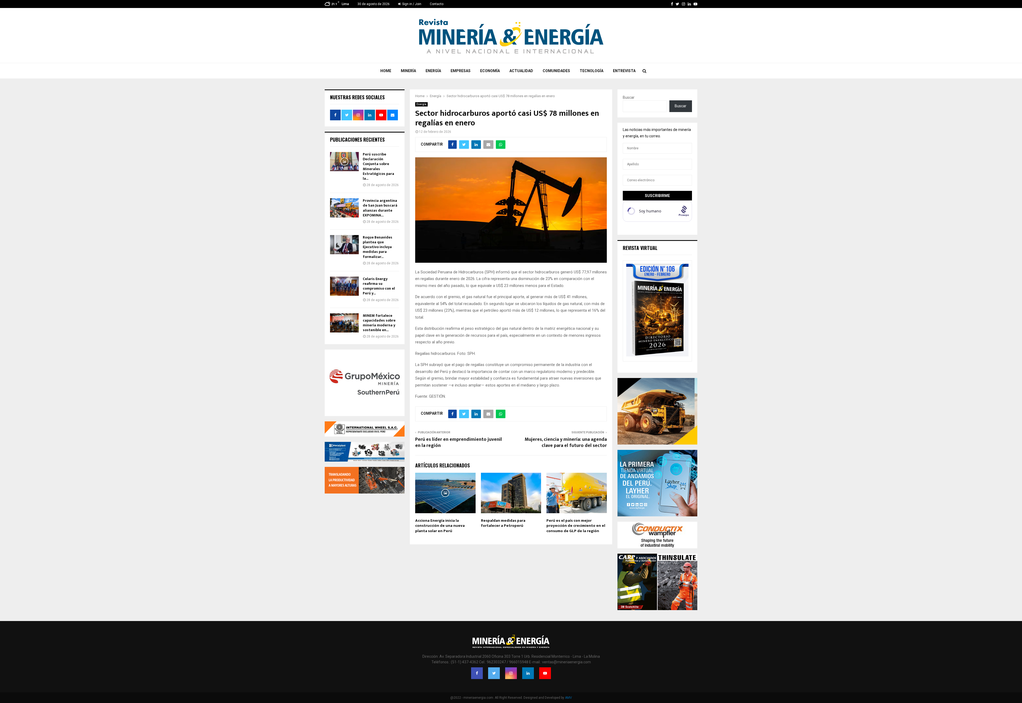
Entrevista (624, 71)
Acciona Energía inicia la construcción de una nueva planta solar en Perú (440, 525)
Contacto (436, 4)
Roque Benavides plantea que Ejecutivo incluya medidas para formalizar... (377, 247)
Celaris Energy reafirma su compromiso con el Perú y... (379, 286)
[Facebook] (477, 673)
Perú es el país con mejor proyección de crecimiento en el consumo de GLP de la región (575, 525)
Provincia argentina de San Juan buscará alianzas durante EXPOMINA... (380, 208)
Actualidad (521, 71)
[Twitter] (494, 673)
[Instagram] (511, 673)
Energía (433, 71)
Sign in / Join (411, 4)
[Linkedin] (528, 673)
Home (385, 71)
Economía (490, 71)
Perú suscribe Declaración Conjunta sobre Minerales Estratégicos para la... (378, 166)
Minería (408, 71)
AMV (568, 698)
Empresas (461, 71)
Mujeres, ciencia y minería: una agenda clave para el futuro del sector (566, 442)
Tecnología (591, 71)
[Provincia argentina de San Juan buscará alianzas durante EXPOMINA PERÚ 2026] (344, 207)
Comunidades (556, 71)
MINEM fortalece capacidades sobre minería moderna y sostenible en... (379, 323)
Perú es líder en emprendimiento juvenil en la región (458, 442)
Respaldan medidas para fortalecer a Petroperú (503, 523)
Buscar (628, 97)
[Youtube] (545, 673)
